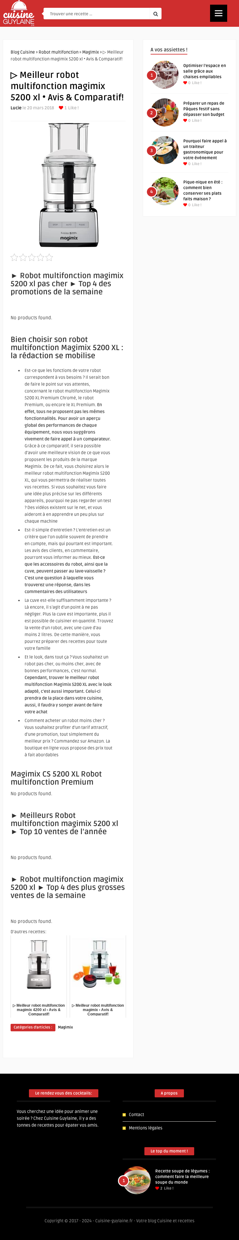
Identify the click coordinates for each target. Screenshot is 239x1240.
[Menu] (218, 13)
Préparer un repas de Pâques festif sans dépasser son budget (203, 109)
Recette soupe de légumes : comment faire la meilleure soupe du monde (182, 1177)
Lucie (16, 108)
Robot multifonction (58, 52)
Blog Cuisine (23, 52)
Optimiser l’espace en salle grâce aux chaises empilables (204, 71)
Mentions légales (145, 1128)
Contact (136, 1114)
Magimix (90, 52)
